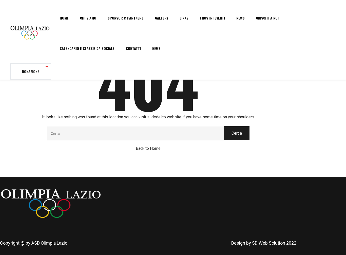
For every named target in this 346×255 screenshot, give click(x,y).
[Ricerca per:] (148, 133)
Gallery (161, 18)
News (240, 18)
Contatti (133, 48)
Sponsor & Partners (126, 18)
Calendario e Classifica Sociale (87, 48)
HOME (64, 18)
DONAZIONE (30, 71)
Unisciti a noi (267, 18)
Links (184, 18)
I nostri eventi (212, 18)
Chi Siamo (88, 18)
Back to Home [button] (148, 148)
